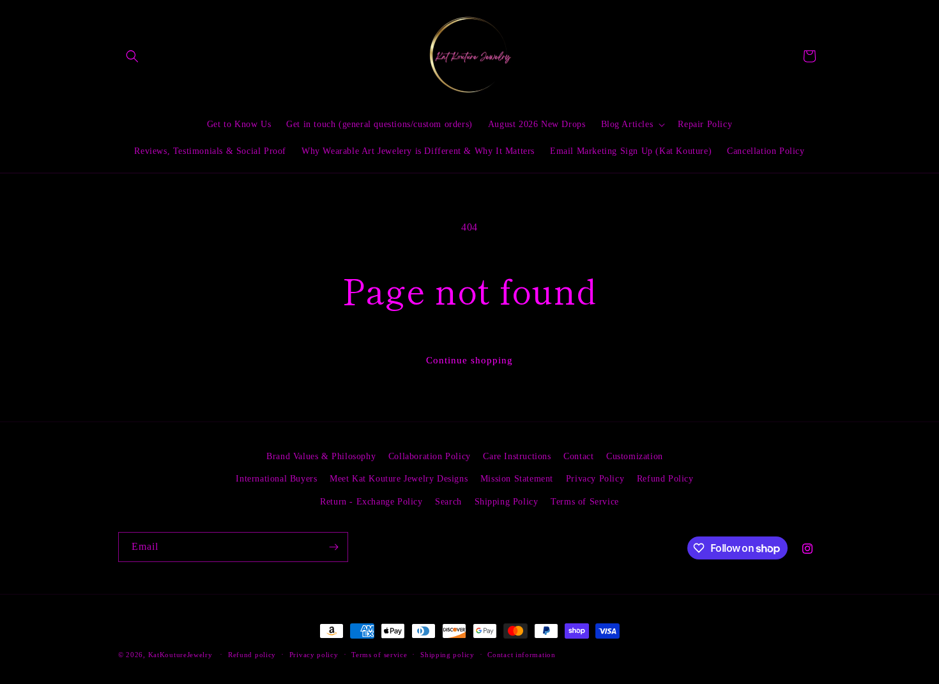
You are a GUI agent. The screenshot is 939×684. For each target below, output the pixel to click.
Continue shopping (469, 360)
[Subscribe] (333, 547)
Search (448, 501)
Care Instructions (517, 456)
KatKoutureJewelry (180, 654)
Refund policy (252, 654)
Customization (634, 456)
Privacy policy (314, 654)
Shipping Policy (506, 501)
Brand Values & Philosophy (321, 456)
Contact (578, 456)
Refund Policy (665, 478)
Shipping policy (447, 654)
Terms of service (379, 654)
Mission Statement (516, 478)
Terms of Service (585, 501)
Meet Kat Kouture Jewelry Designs (399, 478)
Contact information (521, 654)
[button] (132, 56)
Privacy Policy (595, 478)
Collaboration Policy (429, 456)
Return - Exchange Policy (371, 501)
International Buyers (276, 478)
